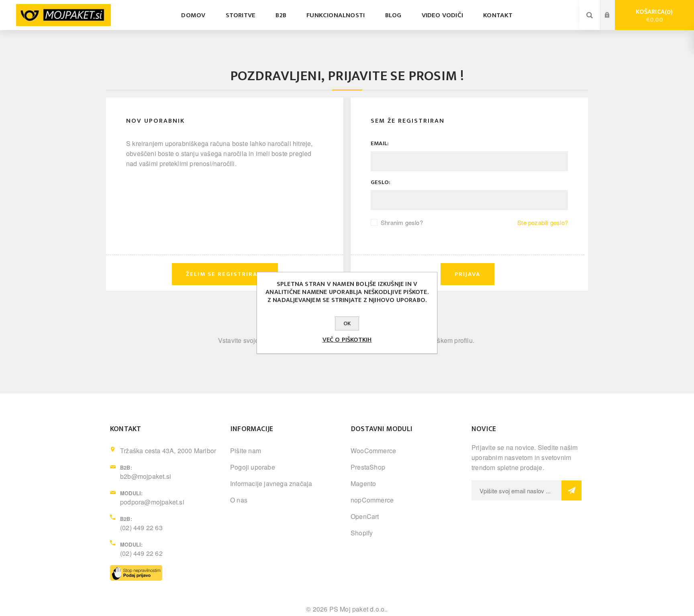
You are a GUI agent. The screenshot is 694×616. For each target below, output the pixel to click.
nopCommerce (372, 500)
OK (347, 323)
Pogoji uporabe (252, 467)
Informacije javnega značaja (271, 483)
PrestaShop (368, 467)
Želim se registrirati (613, 23)
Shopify (362, 532)
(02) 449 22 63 (141, 527)
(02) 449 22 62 (141, 553)
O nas (238, 500)
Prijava (613, 7)
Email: (380, 143)
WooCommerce (373, 450)
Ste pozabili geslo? (542, 222)
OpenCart (365, 516)
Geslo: (380, 182)
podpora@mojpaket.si (152, 502)
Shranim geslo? (402, 222)
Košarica (653, 15)
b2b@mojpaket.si (145, 476)
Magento (363, 483)
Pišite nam (245, 450)
